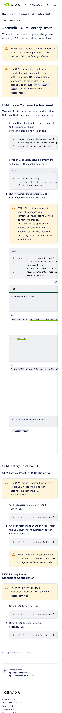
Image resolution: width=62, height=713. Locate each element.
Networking (26, 4)
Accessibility (8, 709)
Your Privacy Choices (12, 702)
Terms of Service (10, 706)
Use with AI (12, 20)
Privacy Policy (8, 699)
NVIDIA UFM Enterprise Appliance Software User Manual (36, 4)
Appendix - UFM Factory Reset (35, 14)
